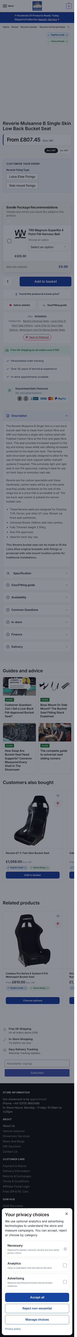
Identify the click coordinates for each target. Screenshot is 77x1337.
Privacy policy (13, 1328)
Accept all (37, 1297)
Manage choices (37, 1319)
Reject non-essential (37, 1308)
